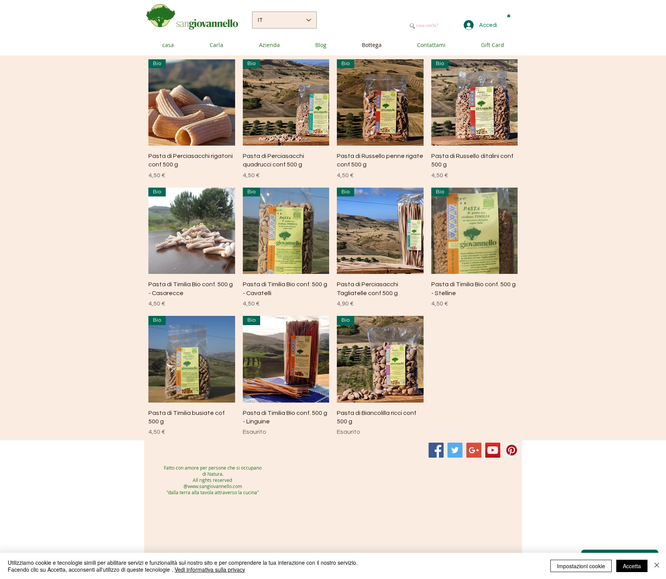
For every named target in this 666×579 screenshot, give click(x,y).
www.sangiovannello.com (215, 486)
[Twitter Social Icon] (454, 450)
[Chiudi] (656, 566)
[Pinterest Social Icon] (511, 450)
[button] (508, 15)
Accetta (632, 566)
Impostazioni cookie (581, 566)
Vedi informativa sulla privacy (210, 569)
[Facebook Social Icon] (436, 450)
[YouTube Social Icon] (492, 450)
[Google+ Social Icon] (473, 450)
